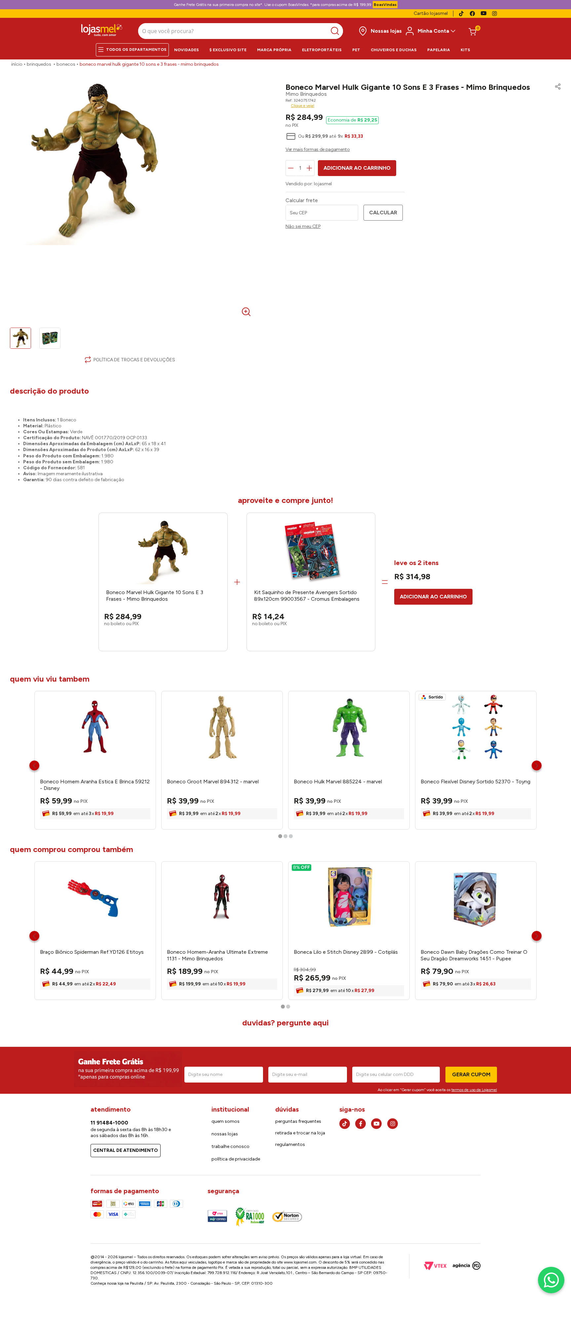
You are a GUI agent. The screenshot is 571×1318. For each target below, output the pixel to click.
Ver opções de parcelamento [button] (423, 150)
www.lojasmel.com (300, 1262)
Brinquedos (39, 64)
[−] (291, 168)
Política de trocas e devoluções (134, 360)
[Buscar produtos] (336, 31)
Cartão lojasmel (431, 13)
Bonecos (66, 64)
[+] (309, 168)
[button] (556, 87)
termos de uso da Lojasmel (474, 1089)
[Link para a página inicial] (17, 64)
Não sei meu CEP (303, 226)
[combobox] (240, 31)
